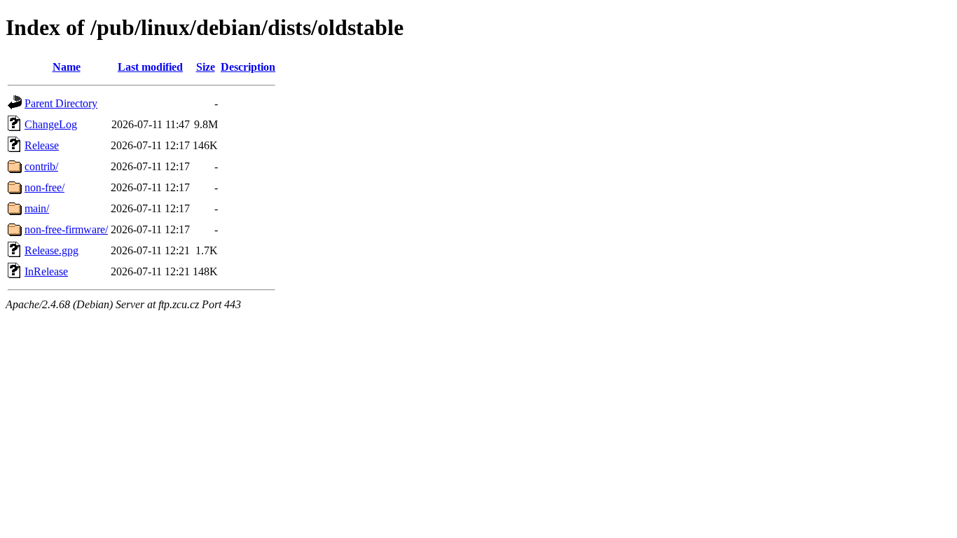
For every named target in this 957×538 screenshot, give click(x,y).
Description (248, 67)
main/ (37, 208)
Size (205, 67)
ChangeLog (51, 124)
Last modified (150, 67)
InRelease (46, 271)
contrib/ (41, 166)
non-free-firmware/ (66, 229)
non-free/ (44, 187)
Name (67, 67)
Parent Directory (61, 103)
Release (42, 145)
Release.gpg (51, 250)
